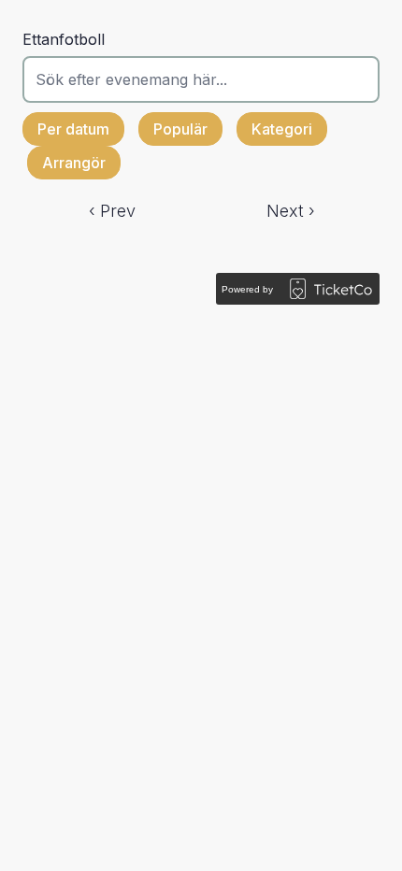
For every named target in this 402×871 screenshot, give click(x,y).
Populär (180, 129)
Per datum (73, 129)
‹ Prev (112, 211)
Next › (290, 211)
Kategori (281, 129)
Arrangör (74, 162)
